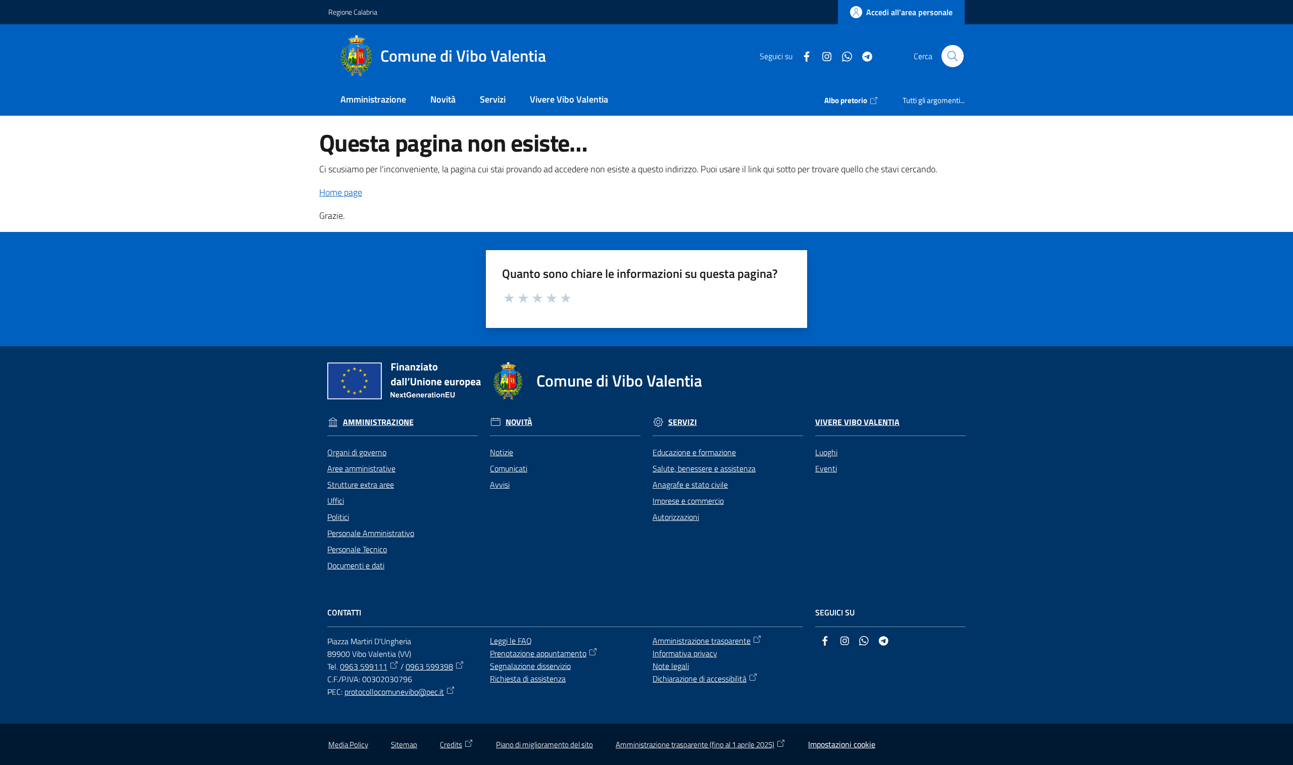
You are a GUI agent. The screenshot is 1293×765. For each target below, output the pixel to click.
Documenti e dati (355, 565)
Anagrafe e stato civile (690, 485)
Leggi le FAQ (511, 641)
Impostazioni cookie (841, 744)
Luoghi (826, 452)
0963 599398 (429, 666)
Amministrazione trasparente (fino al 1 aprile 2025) (695, 744)
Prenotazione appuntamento (538, 653)
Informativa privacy (685, 653)
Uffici (335, 501)
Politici (338, 517)
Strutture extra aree (360, 485)
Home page (340, 192)
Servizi (682, 422)
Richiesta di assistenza (528, 679)
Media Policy (348, 744)
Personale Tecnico (357, 549)
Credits (451, 744)
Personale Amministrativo (370, 533)
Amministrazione (378, 422)
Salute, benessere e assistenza (704, 468)
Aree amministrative (361, 468)
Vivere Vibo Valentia (857, 422)
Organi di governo (356, 452)
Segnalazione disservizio (530, 666)
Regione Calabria (352, 12)
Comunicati (508, 468)
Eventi (826, 468)
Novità (519, 422)
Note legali (671, 666)
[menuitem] (373, 100)
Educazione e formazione (694, 452)
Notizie (501, 452)
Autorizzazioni (676, 517)
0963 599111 (363, 666)
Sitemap (404, 744)
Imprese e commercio (688, 501)
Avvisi (500, 485)
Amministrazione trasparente (702, 641)
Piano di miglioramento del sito (544, 744)
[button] (952, 56)
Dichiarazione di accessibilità (700, 679)
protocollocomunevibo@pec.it (394, 692)
